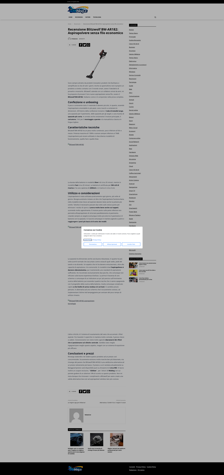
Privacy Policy (97, 240)
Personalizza (93, 244)
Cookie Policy (88, 240)
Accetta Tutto (131, 244)
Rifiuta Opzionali (112, 244)
